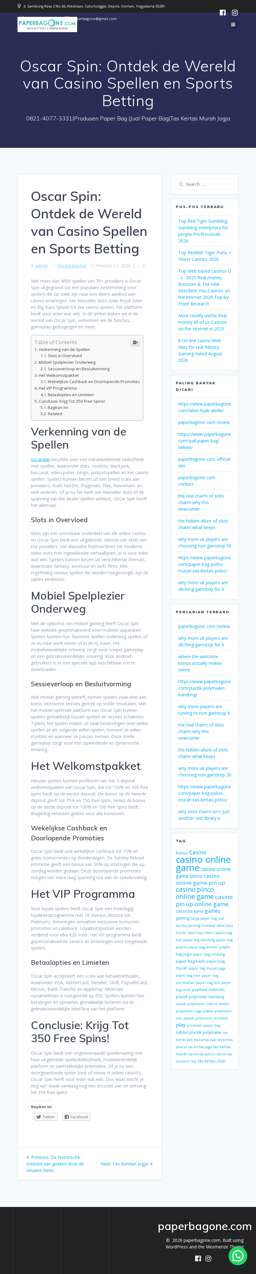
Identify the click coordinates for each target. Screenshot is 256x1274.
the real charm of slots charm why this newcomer (201, 502)
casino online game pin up (200, 879)
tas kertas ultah (211, 1060)
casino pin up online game (204, 900)
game (199, 911)
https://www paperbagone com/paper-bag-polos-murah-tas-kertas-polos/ (204, 564)
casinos (184, 911)
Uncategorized (71, 266)
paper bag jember (203, 947)
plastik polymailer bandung (200, 996)
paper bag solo (208, 982)
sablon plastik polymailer (199, 1032)
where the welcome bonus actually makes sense (200, 663)
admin (41, 266)
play (180, 1024)
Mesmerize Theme (225, 1247)
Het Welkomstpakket (59, 375)
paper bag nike (188, 975)
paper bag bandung (199, 940)
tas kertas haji (205, 1040)
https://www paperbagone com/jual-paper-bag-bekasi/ (204, 440)
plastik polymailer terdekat (206, 1018)
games (212, 910)
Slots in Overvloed (65, 355)
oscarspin (40, 459)
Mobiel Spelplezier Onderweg (67, 362)
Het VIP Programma (58, 388)
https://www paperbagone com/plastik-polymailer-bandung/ (204, 688)
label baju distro (201, 933)
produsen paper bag (203, 1025)
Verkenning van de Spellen (64, 349)
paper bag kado (190, 961)
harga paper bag (203, 918)
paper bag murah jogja (207, 968)
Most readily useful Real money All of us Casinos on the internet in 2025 (202, 322)
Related (55, 413)
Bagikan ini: (58, 407)
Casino (197, 852)
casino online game (203, 863)
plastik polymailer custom (197, 1004)
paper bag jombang (209, 954)
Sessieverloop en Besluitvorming (79, 369)
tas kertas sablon (202, 1054)
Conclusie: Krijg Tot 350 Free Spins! (72, 401)
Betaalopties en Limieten (71, 394)
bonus (182, 853)
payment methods (208, 989)
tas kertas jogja (200, 1047)
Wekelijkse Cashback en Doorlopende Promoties (94, 381)
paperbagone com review (204, 422)
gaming (182, 918)
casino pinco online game (195, 893)
